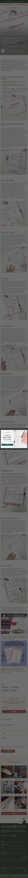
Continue (7, 444)
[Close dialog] (26, 430)
